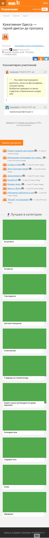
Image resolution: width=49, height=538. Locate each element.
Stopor (15, 50)
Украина (30, 52)
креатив (7, 52)
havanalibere (15, 107)
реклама (15, 52)
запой (22, 52)
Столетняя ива (10, 351)
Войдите (10, 122)
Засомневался (14, 175)
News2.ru (7, 532)
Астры (6, 487)
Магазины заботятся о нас (20, 192)
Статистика (25, 532)
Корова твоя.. (14, 184)
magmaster (14, 72)
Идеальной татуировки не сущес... (24, 157)
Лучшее (6, 16)
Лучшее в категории (26, 214)
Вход (46, 3)
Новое (25, 16)
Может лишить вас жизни (20, 150)
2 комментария (10, 54)
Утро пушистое (10, 296)
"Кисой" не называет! (18, 199)
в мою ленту (37, 9)
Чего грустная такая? (17, 168)
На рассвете (9, 242)
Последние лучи (10, 432)
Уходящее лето (10, 459)
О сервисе (16, 532)
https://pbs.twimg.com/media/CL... (29, 45)
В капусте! (12, 179)
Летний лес (8, 269)
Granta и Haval (14, 164)
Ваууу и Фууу (14, 188)
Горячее (16, 16)
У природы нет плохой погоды (16, 378)
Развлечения (9, 9)
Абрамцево (8, 514)
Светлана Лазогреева (13, 323)
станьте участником (26, 122)
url (33, 72)
